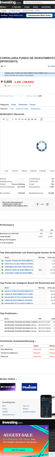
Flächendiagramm (7, 119)
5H (26, 119)
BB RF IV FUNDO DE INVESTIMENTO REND (20, 291)
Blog (4, 406)
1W (32, 119)
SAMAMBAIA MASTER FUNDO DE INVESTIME (20, 267)
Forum (32, 105)
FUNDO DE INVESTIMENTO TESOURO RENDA (20, 300)
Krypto (27, 7)
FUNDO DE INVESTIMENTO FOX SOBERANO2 (20, 294)
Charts (35, 7)
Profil (12, 109)
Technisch (22, 105)
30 (19, 119)
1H (22, 119)
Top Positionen (8, 313)
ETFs (37, 11)
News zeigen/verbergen (41, 119)
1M (35, 119)
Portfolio (5, 412)
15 (16, 119)
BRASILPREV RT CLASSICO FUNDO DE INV (20, 303)
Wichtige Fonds (28, 11)
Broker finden (7, 379)
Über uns (26, 406)
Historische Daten (22, 109)
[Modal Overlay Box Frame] (24, 441)
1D (29, 119)
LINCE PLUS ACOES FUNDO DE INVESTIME (20, 264)
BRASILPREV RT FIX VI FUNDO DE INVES (20, 297)
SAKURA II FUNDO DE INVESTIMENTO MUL (20, 261)
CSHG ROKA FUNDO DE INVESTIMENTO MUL (20, 273)
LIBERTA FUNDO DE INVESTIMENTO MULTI (20, 270)
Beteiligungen (36, 109)
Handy (4, 409)
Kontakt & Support (29, 412)
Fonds (4, 11)
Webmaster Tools (8, 415)
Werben (25, 409)
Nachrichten (46, 7)
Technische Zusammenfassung (17, 341)
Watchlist (17, 7)
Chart (13, 105)
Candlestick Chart (3, 119)
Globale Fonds (15, 11)
